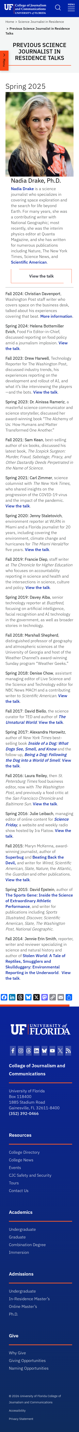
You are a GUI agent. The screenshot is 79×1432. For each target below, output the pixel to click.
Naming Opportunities (29, 1368)
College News (21, 1160)
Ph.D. (13, 1314)
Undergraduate (22, 1229)
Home (9, 22)
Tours (14, 1183)
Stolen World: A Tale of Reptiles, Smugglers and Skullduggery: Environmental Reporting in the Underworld (35, 964)
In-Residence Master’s (29, 1298)
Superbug (14, 857)
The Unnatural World (35, 719)
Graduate (17, 1237)
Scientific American (29, 262)
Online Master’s (23, 1306)
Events (15, 1167)
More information (56, 316)
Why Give (17, 1353)
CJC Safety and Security (30, 1175)
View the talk (41, 276)
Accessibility (17, 1410)
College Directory (24, 1152)
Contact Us (19, 1190)
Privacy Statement (21, 1419)
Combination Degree (27, 1244)
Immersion (19, 1252)
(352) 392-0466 (24, 1113)
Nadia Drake (22, 188)
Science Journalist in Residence (41, 22)
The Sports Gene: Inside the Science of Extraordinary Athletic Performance (39, 900)
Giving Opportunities (27, 1360)
